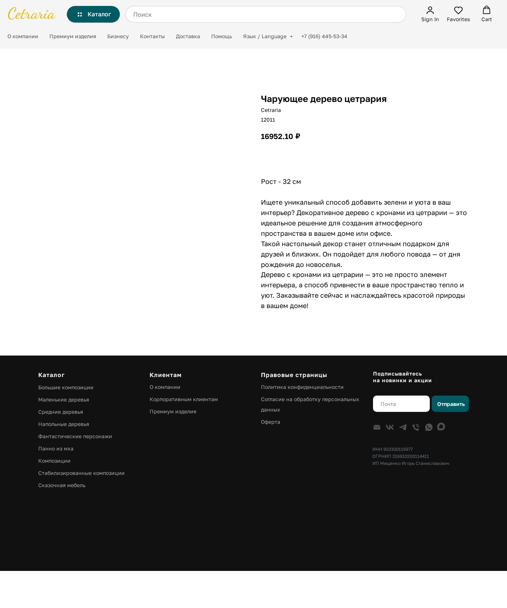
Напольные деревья (63, 424)
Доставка (188, 36)
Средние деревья (60, 412)
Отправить (451, 404)
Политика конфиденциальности (302, 387)
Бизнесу (118, 36)
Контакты (152, 36)
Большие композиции (66, 387)
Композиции (54, 460)
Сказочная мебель (61, 485)
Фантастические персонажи (75, 436)
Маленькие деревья (63, 399)
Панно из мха (55, 448)
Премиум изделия (72, 36)
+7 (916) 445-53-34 (324, 36)
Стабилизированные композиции (81, 473)
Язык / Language (265, 36)
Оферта (270, 422)
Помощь (221, 36)
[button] (430, 14)
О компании (22, 36)
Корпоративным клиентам (184, 399)
